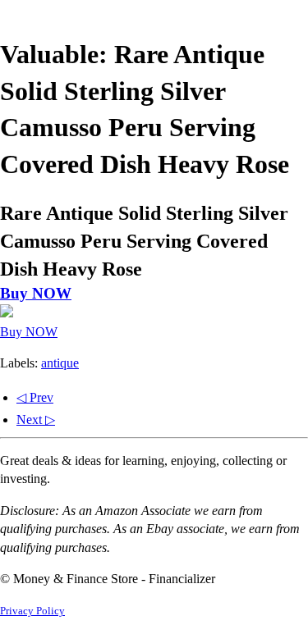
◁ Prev (34, 397)
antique (60, 363)
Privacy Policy (32, 611)
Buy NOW (35, 293)
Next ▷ (35, 419)
